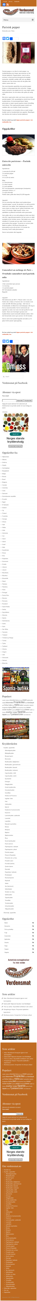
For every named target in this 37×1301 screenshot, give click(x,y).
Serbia (4, 609)
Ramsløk (7, 869)
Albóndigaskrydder (10, 750)
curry (3, 702)
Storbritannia (6, 620)
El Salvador (5, 505)
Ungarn (4, 652)
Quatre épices (9, 866)
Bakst (6, 923)
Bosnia (4, 476)
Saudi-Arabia (6, 606)
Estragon (7, 781)
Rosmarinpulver (9, 877)
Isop (6, 801)
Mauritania (5, 572)
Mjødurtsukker (9, 835)
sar (33, 709)
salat (31, 709)
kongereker (5, 707)
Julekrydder (8, 804)
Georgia (4, 519)
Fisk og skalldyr (8, 929)
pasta (18, 710)
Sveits (4, 623)
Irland (3, 538)
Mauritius (4, 575)
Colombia (5, 488)
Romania (4, 601)
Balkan (17, 700)
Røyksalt (7, 880)
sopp (15, 712)
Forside (5, 1)
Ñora (6, 838)
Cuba (3, 490)
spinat (27, 712)
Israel (3, 544)
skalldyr (9, 712)
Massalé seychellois (10, 824)
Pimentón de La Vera (11, 858)
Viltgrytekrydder (9, 909)
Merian (7, 827)
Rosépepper (8, 875)
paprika (13, 709)
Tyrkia (4, 643)
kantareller (26, 705)
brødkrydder (30, 700)
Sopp (5, 946)
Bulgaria (4, 482)
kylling (10, 707)
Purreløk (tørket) (9, 863)
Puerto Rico (5, 595)
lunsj (25, 707)
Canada (4, 485)
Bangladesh (5, 471)
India (3, 530)
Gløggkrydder (9, 784)
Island (4, 541)
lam (14, 707)
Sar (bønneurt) (9, 886)
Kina (3, 555)
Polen (3, 589)
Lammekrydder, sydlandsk (12, 815)
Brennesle (8, 759)
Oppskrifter (7, 1292)
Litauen (4, 570)
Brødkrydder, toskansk (11, 770)
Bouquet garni (9, 756)
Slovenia (4, 615)
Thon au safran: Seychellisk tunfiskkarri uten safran (18, 1006)
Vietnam (4, 660)
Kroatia (4, 564)
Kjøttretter (7, 939)
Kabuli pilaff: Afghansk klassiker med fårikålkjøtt (17, 1004)
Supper (6, 949)
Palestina (4, 587)
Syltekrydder (8, 894)
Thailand (4, 635)
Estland (4, 507)
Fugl (5, 932)
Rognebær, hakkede (10, 872)
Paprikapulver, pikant (11, 849)
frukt (26, 702)
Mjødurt (7, 832)
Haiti (3, 524)
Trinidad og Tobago (7, 637)
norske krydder (7, 709)
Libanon (4, 567)
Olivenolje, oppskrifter (10, 912)
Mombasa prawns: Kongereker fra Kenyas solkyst (18, 1015)
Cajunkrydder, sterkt (10, 776)
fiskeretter (9, 703)
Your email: (5, 396)
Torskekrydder (9, 903)
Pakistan (4, 584)
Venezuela (5, 657)
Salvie (6, 883)
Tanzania (4, 632)
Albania (4, 459)
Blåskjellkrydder (9, 753)
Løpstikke (7, 821)
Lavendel (7, 818)
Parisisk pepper (9, 852)
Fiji (3, 510)
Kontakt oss (7, 1170)
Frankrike (5, 516)
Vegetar (6, 952)
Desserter (7, 926)
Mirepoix (7, 829)
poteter (26, 710)
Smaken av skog (9, 892)
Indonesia (5, 533)
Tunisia (4, 640)
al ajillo (3, 700)
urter (21, 714)
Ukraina (4, 649)
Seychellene (5, 612)
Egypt (3, 502)
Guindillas (8, 793)
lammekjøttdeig (20, 707)
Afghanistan (5, 456)
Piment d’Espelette (10, 855)
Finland (4, 513)
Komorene (5, 561)
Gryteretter (7, 936)
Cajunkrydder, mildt (10, 773)
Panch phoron (9, 843)
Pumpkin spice (9, 860)
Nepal (4, 581)
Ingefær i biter (9, 798)
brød (24, 700)
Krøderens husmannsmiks (12, 810)
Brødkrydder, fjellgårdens (12, 761)
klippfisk (31, 705)
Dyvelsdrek (8, 778)
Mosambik (5, 578)
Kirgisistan (5, 558)
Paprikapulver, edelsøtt (11, 846)
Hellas (4, 527)
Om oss (10, 1)
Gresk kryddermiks (10, 787)
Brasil (3, 479)
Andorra (4, 462)
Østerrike (4, 663)
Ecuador (4, 499)
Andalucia (7, 700)
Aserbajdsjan (6, 468)
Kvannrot (7, 812)
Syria (3, 626)
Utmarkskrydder (9, 906)
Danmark (4, 493)
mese (28, 707)
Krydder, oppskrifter (9, 747)
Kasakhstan (5, 550)
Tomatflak (7, 900)
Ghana (4, 521)
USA (3, 654)
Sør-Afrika (5, 629)
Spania (4, 618)
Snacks (6, 942)
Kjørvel (7, 807)
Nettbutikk (16, 1)
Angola (4, 465)
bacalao (12, 700)
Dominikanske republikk (9, 496)
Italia (3, 547)
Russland (5, 604)
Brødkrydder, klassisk (11, 767)
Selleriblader (8, 889)
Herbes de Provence (11, 795)
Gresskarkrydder (9, 790)
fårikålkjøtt (30, 702)
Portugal (4, 592)
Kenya (4, 553)
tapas (4, 714)
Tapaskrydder (9, 897)
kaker (21, 705)
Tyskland (4, 646)
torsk (8, 714)
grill (3, 705)
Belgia (4, 473)
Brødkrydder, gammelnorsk (12, 764)
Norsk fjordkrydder (10, 841)
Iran (3, 536)
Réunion (4, 598)
